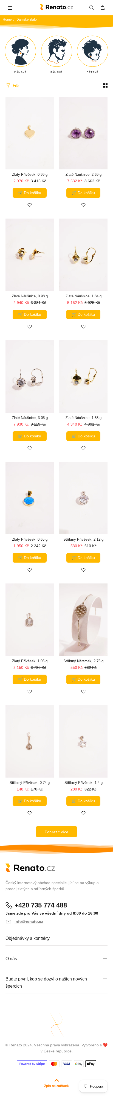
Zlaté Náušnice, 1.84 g (83, 296)
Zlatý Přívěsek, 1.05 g (29, 661)
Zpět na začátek (56, 1086)
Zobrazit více (56, 832)
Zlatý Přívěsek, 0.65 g (29, 539)
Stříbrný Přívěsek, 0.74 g (30, 783)
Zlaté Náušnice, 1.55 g (83, 418)
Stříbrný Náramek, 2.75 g (83, 661)
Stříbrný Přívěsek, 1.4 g (83, 783)
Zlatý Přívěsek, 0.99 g (29, 174)
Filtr (16, 85)
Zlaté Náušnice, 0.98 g (30, 296)
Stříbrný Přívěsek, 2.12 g (83, 539)
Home (7, 19)
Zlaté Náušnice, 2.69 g (83, 174)
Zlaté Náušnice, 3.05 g (30, 418)
